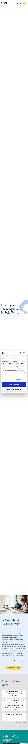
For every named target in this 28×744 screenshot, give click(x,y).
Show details (19, 379)
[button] (4, 738)
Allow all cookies (14, 384)
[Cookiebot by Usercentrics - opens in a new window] (19, 353)
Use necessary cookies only (14, 389)
